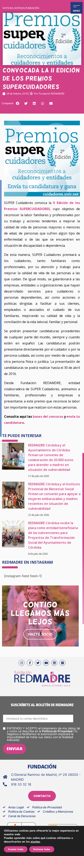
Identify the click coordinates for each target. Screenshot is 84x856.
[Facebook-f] (30, 663)
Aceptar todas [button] (15, 849)
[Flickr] (62, 663)
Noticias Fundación (26, 8)
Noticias (8, 8)
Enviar (14, 748)
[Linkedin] (54, 663)
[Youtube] (46, 663)
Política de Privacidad (57, 731)
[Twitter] (38, 663)
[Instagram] (22, 663)
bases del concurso (48, 416)
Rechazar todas (41, 849)
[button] (17, 103)
